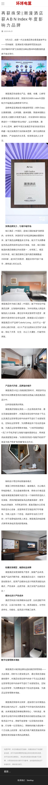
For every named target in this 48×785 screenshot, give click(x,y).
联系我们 (21, 780)
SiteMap (30, 780)
